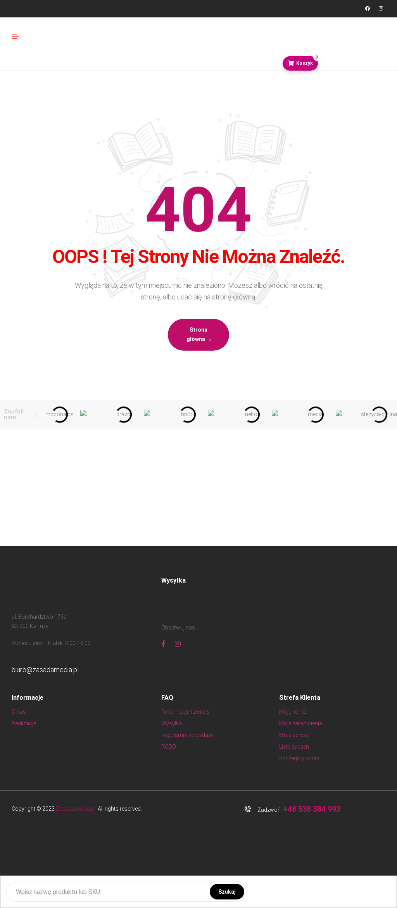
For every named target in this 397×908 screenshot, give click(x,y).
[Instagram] (380, 8)
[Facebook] (367, 8)
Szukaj (227, 892)
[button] (36, 415)
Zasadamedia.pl (75, 809)
